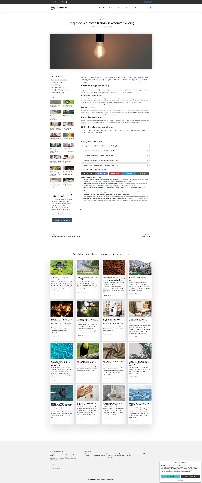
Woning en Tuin (101, 19)
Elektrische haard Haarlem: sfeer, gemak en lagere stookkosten (62, 320)
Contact (137, 7)
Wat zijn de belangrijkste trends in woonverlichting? (115, 146)
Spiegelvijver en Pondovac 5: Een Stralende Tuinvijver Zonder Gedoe (139, 404)
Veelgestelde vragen (57, 92)
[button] (199, 462)
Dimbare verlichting (57, 82)
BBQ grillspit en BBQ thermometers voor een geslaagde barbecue (68, 173)
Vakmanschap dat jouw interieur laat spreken (113, 362)
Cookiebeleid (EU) (140, 453)
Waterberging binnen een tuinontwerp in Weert (68, 107)
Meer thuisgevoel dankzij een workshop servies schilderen (68, 140)
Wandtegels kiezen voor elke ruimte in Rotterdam (112, 403)
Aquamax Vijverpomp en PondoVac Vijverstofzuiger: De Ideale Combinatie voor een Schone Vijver (60, 363)
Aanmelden (113, 453)
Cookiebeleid (180, 480)
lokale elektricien (97, 132)
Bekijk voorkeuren (190, 476)
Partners (111, 7)
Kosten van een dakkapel (92, 191)
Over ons (120, 7)
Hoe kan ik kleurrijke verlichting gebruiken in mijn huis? (115, 165)
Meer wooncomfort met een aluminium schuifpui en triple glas (138, 279)
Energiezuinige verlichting (59, 80)
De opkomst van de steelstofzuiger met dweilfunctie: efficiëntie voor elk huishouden (61, 404)
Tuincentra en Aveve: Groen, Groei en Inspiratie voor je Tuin (87, 362)
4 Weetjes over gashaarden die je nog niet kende (100, 179)
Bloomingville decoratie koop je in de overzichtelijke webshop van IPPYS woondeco (112, 187)
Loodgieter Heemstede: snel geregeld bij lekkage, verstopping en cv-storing (88, 321)
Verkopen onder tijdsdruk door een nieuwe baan (67, 128)
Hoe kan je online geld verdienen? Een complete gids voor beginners (103, 457)
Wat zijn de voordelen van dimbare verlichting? (115, 155)
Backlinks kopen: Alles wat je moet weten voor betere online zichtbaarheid (111, 455)
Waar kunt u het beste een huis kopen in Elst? (87, 403)
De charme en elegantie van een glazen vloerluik (100, 183)
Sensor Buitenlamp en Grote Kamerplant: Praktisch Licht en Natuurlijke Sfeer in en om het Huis (139, 363)
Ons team (129, 7)
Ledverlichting (55, 85)
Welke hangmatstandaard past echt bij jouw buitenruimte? (87, 278)
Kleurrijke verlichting (57, 87)
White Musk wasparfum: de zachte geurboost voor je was (112, 320)
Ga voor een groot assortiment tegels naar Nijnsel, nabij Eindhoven (106, 194)
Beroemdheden (104, 453)
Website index (122, 453)
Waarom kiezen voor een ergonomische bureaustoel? (102, 198)
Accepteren (170, 476)
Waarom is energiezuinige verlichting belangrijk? (115, 151)
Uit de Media (102, 7)
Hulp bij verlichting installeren (60, 90)
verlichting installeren (89, 104)
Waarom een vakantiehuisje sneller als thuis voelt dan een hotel (55, 161)
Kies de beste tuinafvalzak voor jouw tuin (68, 117)
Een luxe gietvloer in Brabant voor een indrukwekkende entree (68, 150)
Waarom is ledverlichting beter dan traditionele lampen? (115, 160)
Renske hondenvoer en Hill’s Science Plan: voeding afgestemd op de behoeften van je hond (114, 279)
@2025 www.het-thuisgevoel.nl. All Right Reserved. (101, 479)
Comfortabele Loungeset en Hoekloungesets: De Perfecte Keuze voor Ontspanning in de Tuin (139, 321)
